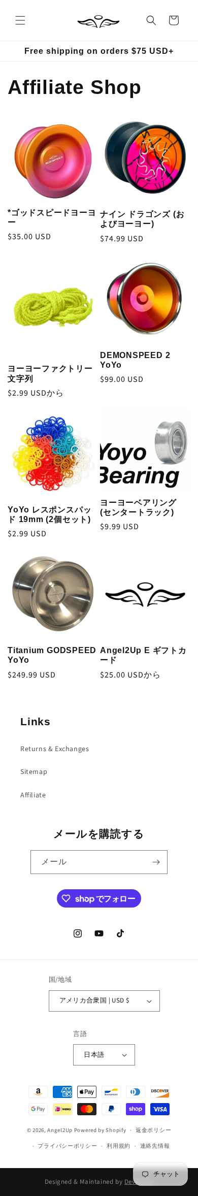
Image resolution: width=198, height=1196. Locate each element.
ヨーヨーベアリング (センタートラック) (138, 507)
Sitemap (33, 772)
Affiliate (33, 795)
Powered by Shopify (100, 1130)
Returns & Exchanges (54, 749)
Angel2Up (60, 1130)
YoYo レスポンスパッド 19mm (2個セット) (49, 514)
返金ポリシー (153, 1130)
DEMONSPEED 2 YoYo (135, 360)
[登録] (156, 862)
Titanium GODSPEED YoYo (52, 655)
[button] (20, 20)
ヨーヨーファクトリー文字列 (50, 373)
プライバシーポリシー (67, 1146)
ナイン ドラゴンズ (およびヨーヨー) (142, 219)
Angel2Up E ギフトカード (143, 655)
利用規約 (118, 1146)
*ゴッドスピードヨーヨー (52, 217)
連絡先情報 (155, 1146)
